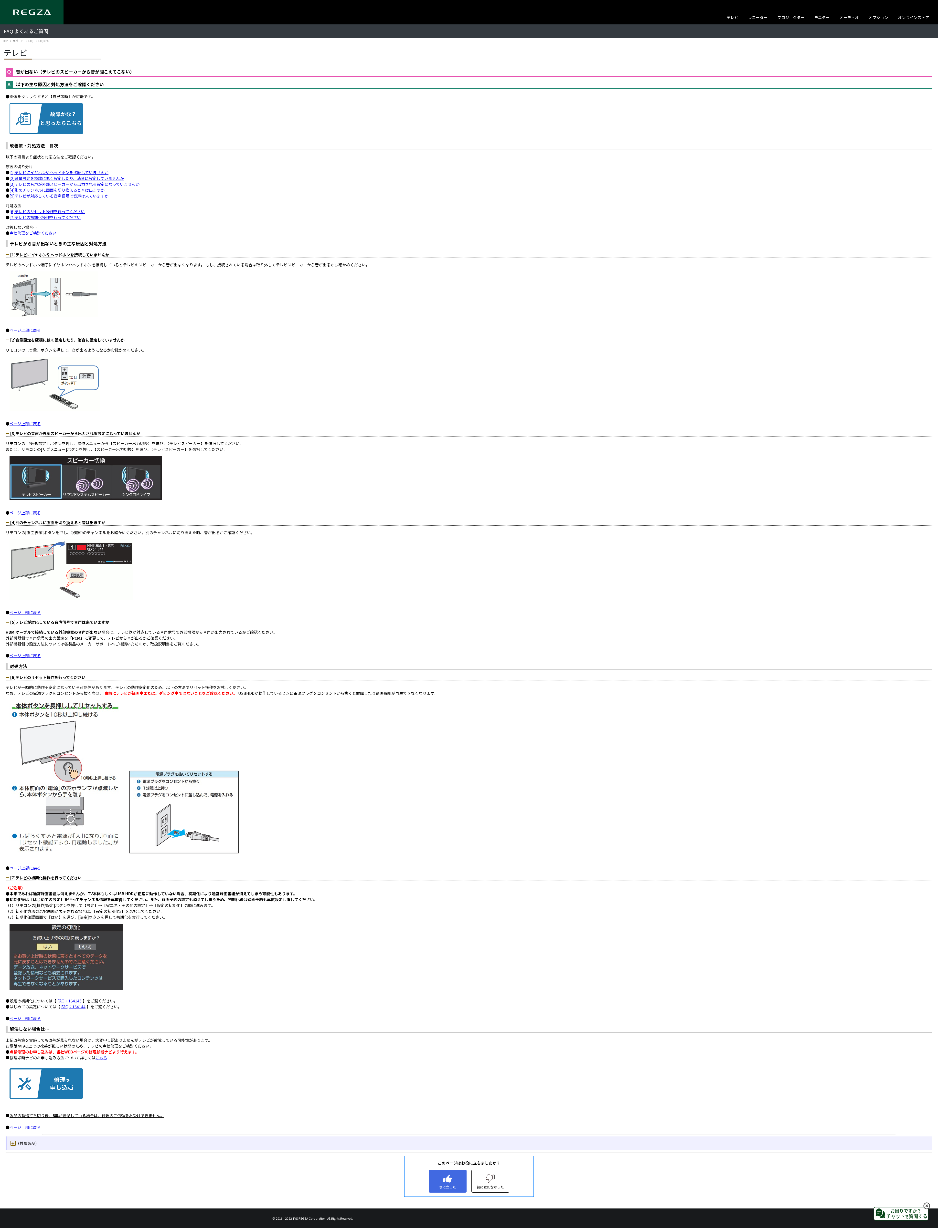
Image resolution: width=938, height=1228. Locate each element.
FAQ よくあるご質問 (26, 31)
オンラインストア (913, 17)
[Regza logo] (32, 12)
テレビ (732, 17)
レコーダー (757, 17)
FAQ (30, 41)
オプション (878, 17)
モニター (822, 17)
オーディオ (849, 17)
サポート (18, 41)
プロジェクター (790, 17)
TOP (5, 41)
